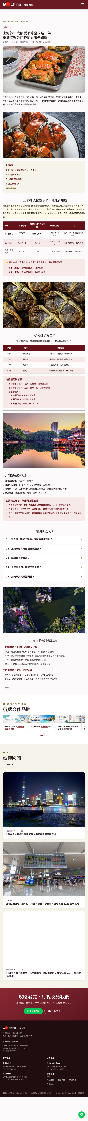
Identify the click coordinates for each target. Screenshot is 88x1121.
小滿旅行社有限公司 (10, 1041)
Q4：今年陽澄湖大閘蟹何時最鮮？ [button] (23, 567)
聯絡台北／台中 (54, 1011)
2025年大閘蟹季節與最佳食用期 (22, 170)
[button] (44, 539)
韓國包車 (61, 1080)
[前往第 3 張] (47, 735)
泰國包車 (72, 1080)
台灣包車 (50, 1084)
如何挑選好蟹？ (15, 174)
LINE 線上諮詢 (33, 1011)
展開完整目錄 (11, 188)
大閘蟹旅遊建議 (15, 179)
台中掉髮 (68, 726)
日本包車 (50, 1080)
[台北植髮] (42, 719)
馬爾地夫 (17, 726)
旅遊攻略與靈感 (12, 21)
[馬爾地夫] (16, 719)
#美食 (7, 688)
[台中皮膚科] (68, 719)
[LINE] (81, 1114)
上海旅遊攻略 (24, 21)
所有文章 (10, 764)
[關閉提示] (84, 1103)
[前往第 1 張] (41, 735)
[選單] (82, 4)
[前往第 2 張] (44, 735)
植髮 (37, 729)
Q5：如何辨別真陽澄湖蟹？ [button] (20, 576)
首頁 (4, 21)
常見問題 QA (13, 184)
